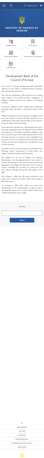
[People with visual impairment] (41, 5)
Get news (22, 206)
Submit (22, 220)
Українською (32, 5)
